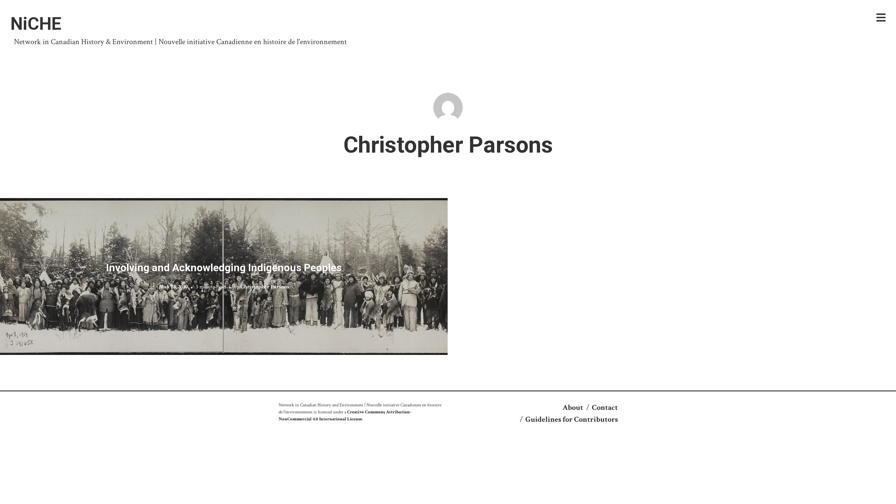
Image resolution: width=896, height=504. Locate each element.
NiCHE (35, 24)
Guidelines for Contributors (571, 419)
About (572, 407)
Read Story (224, 276)
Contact (605, 407)
